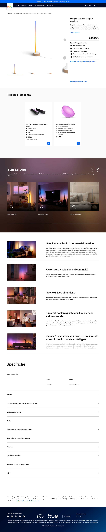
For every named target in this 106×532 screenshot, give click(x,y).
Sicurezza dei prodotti (17, 520)
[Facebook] (8, 516)
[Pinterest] (16, 516)
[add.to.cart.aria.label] (48, 143)
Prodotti (23, 5)
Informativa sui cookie (53, 520)
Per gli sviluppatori (27, 520)
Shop (17, 5)
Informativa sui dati (80, 522)
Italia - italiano (80, 517)
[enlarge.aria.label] (64, 58)
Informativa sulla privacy (64, 520)
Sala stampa (61, 522)
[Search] (94, 5)
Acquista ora (66, 2)
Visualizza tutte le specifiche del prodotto (82, 62)
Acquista (9, 13)
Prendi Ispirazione (39, 5)
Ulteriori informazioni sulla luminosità (28, 501)
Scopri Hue (50, 5)
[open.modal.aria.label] (11, 207)
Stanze (30, 5)
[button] (64, 39)
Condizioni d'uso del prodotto (91, 520)
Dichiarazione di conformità (14, 522)
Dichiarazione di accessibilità (91, 522)
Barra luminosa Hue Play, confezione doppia (37, 125)
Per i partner (35, 520)
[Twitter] (20, 516)
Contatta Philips (42, 522)
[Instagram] (12, 516)
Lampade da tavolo (16, 13)
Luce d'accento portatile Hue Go (65, 124)
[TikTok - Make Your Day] (24, 516)
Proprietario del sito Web (52, 522)
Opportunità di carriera (70, 522)
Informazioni (35, 522)
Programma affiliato (43, 520)
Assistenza (88, 5)
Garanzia (10, 520)
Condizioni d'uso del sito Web (77, 520)
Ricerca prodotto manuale (78, 81)
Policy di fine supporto (26, 522)
